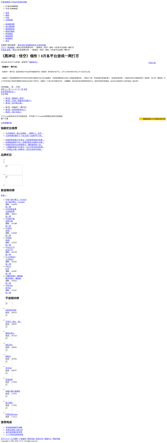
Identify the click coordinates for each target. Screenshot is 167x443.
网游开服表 (10, 31)
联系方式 (39, 439)
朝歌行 (8, 356)
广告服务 (22, 439)
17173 (3, 47)
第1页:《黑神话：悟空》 (15, 98)
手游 (7, 18)
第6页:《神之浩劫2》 (13, 112)
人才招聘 (14, 439)
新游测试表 (10, 29)
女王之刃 (9, 250)
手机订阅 (152, 63)
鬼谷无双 (21, 45)
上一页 (7, 89)
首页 (7, 13)
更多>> (4, 195)
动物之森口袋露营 (12, 391)
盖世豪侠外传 (30, 45)
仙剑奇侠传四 (10, 310)
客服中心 (48, 439)
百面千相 (9, 221)
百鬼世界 (9, 380)
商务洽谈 (31, 439)
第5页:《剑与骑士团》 (14, 103)
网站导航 (56, 439)
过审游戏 (9, 20)
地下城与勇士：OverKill (15, 202)
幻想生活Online (11, 414)
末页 (25, 89)
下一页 (20, 89)
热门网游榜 (10, 27)
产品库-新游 (6, 50)
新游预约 (9, 38)
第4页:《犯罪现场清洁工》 (16, 110)
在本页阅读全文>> (8, 92)
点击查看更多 (6, 123)
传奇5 (7, 231)
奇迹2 (7, 240)
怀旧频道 (9, 34)
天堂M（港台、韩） (13, 322)
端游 (7, 15)
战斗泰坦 (9, 403)
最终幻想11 (10, 333)
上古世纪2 (9, 259)
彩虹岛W (9, 345)
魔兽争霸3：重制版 (13, 278)
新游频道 (11, 47)
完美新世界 (10, 212)
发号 (7, 41)
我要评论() (33, 62)
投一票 (8, 207)
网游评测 (9, 36)
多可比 (8, 288)
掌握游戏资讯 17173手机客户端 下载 (154, 119)
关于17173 (5, 439)
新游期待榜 (10, 24)
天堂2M (8, 368)
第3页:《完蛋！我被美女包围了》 (18, 101)
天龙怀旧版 (41, 45)
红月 (7, 269)
